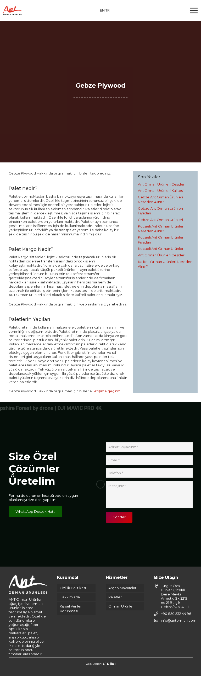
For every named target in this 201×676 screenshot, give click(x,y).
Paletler (115, 597)
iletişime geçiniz (106, 391)
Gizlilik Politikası (73, 588)
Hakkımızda (70, 597)
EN (102, 10)
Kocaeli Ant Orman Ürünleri (161, 248)
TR (107, 10)
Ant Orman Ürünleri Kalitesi (160, 190)
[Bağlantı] (12, 10)
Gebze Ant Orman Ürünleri (160, 220)
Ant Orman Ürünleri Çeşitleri (161, 184)
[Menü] (194, 10)
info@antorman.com (178, 620)
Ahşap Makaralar (122, 588)
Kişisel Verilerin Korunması (72, 608)
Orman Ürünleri (121, 606)
